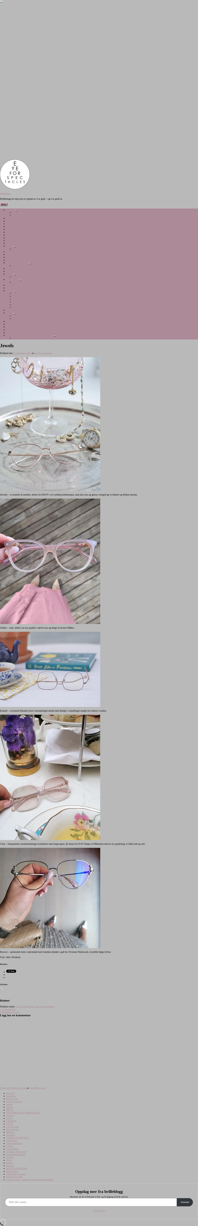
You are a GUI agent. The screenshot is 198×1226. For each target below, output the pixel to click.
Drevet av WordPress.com (13, 1088)
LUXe (15, 249)
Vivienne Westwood (16, 285)
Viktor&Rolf (12, 279)
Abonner (185, 1202)
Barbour (10, 321)
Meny (3, 204)
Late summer (8, 1009)
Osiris (9, 310)
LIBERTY (11, 243)
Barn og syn (12, 221)
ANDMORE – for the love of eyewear (31, 318)
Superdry (10, 260)
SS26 (15, 304)
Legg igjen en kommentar (41, 1006)
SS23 (15, 293)
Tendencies (17, 307)
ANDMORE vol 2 (21, 315)
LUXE (9, 246)
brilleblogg (5, 193)
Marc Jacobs (12, 254)
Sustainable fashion (15, 288)
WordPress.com (37, 1088)
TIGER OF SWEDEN (17, 262)
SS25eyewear (19, 301)
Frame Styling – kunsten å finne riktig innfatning (36, 212)
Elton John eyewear (16, 329)
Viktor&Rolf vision (21, 282)
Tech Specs (11, 268)
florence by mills (14, 332)
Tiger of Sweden (20, 265)
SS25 (15, 299)
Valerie (9, 274)
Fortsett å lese (99, 1210)
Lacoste (10, 237)
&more (9, 313)
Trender (10, 290)
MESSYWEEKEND (16, 324)
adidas (9, 226)
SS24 (15, 296)
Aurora (9, 229)
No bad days (12, 327)
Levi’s (9, 240)
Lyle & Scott (12, 251)
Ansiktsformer (19, 338)
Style (17, 1006)
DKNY (10, 232)
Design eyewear (14, 223)
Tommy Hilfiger (14, 271)
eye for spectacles (43, 353)
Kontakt (16, 215)
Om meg (10, 210)
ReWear (10, 257)
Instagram (11, 218)
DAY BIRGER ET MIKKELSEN (23, 235)
